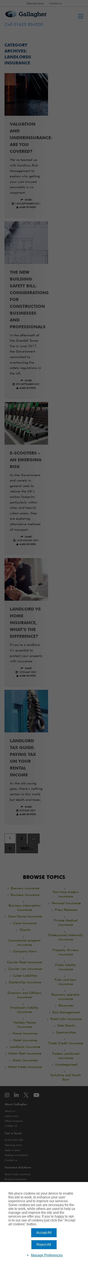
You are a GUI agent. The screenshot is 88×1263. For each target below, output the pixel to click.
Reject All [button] (44, 1244)
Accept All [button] (43, 1232)
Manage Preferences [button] (47, 1255)
